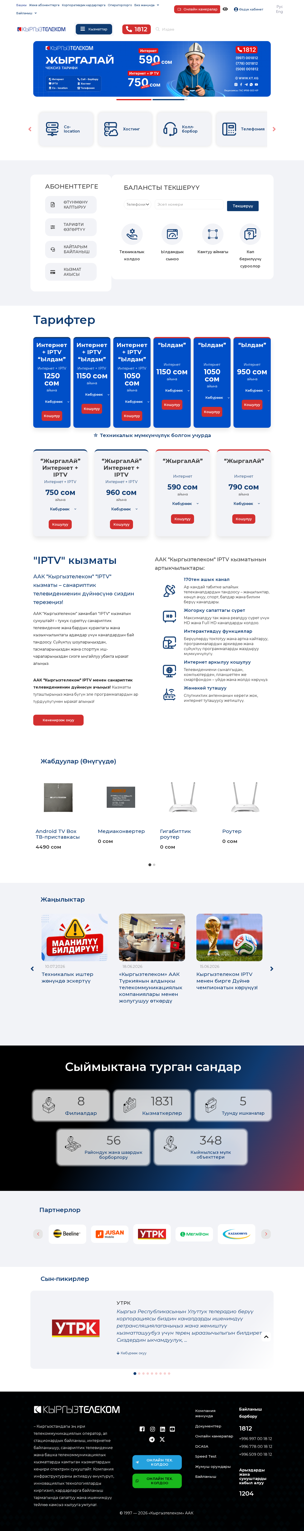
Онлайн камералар (214, 1436)
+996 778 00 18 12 (255, 1446)
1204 (246, 1493)
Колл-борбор (138, 129)
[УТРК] (110, 1234)
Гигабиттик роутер (175, 834)
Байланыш (205, 1476)
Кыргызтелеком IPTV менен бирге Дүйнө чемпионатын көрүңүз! (227, 980)
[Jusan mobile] (67, 1234)
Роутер (232, 831)
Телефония (201, 129)
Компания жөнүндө (205, 1413)
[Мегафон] (152, 1234)
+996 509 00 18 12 (255, 1454)
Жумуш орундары (213, 1466)
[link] (59, 129)
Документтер (208, 1426)
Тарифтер (64, 320)
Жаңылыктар (63, 899)
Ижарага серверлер (255, 129)
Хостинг (79, 129)
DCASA (201, 1446)
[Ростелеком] (236, 1234)
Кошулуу (52, 416)
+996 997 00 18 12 (255, 1438)
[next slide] (266, 1234)
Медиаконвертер (121, 831)
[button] (274, 129)
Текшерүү (243, 206)
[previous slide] (38, 1234)
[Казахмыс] (194, 1234)
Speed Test (205, 1456)
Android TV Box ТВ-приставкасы (58, 834)
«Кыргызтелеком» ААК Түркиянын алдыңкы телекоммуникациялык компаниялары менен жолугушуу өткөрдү (150, 987)
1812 (245, 1428)
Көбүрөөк (54, 401)
